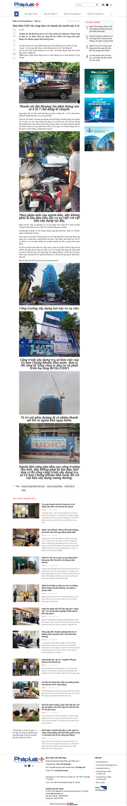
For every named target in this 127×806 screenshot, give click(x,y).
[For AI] (14, 50)
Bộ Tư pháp (100, 782)
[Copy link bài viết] (14, 45)
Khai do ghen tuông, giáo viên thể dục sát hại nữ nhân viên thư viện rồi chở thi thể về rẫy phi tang (60, 707)
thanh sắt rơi (69, 486)
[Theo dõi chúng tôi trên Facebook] (103, 4)
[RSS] (32, 765)
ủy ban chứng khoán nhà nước (33, 486)
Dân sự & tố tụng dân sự (95, 14)
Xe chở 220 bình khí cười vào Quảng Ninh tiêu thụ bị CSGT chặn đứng (60, 683)
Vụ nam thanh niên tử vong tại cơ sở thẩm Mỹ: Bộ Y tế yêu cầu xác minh (58, 505)
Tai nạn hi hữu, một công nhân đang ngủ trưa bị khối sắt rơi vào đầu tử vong (48, 46)
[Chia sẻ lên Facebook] (14, 41)
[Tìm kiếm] (97, 5)
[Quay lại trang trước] (14, 58)
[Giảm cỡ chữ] (14, 30)
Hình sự (37, 21)
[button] (111, 4)
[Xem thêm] (111, 14)
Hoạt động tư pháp (31, 14)
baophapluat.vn (102, 762)
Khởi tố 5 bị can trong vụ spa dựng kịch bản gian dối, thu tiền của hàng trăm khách (59, 560)
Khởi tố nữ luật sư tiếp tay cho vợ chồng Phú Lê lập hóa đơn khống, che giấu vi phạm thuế (60, 587)
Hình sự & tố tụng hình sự (72, 14)
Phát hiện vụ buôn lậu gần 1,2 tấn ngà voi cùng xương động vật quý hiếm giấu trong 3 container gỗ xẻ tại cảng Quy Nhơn (61, 732)
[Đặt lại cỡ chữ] (14, 33)
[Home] (16, 14)
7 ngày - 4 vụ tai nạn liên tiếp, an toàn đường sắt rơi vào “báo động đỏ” (45, 48)
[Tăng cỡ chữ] (14, 36)
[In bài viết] (14, 54)
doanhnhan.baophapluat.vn (106, 765)
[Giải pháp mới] (72, 804)
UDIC (24, 490)
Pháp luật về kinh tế (50, 14)
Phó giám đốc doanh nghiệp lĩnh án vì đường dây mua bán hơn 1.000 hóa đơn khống (59, 634)
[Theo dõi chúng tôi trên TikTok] (107, 4)
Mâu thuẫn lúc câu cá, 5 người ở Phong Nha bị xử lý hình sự (59, 661)
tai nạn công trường (54, 486)
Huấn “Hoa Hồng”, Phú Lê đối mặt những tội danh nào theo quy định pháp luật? (60, 531)
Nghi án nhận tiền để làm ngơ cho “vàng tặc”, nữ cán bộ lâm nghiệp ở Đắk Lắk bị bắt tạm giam (60, 611)
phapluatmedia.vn (103, 768)
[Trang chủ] (29, 760)
